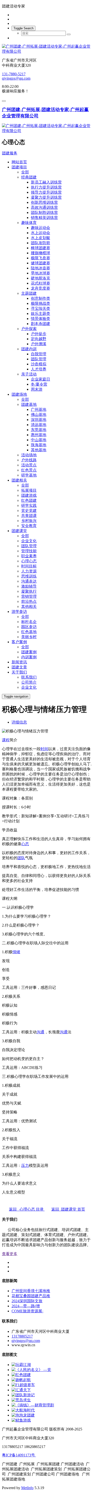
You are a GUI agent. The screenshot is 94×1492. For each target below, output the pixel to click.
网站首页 (19, 162)
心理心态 (29, 561)
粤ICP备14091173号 (19, 1455)
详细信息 (19, 722)
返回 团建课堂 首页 (68, 1209)
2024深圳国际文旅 (27, 1301)
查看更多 (9, 1254)
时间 (44, 749)
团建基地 (29, 404)
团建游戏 (29, 495)
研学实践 (29, 505)
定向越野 (38, 339)
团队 (21, 858)
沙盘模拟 (38, 364)
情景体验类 (40, 319)
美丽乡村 (29, 637)
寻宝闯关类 (40, 308)
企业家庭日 (40, 379)
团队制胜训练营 (44, 212)
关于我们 (19, 672)
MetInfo (27, 1488)
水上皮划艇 (40, 238)
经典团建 (29, 177)
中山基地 (38, 440)
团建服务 (9, 153)
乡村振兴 (29, 521)
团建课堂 (19, 531)
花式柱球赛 (40, 283)
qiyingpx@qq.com (16, 78)
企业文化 (29, 541)
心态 (25, 844)
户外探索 (29, 329)
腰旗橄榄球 (40, 253)
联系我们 (29, 677)
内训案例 (29, 657)
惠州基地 (38, 435)
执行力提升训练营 (46, 187)
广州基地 (38, 409)
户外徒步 (38, 334)
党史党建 (29, 510)
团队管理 (38, 359)
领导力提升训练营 (46, 192)
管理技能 (29, 551)
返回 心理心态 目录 (27, 1209)
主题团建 (29, 293)
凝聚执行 (29, 591)
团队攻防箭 (40, 243)
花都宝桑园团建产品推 (31, 1296)
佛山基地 (38, 415)
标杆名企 (29, 622)
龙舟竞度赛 (40, 288)
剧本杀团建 (40, 324)
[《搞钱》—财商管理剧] (33, 1405)
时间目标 (29, 566)
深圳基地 (38, 420)
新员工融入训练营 (46, 182)
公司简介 (29, 682)
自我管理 (38, 354)
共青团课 (29, 516)
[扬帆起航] (21, 1380)
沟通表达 (29, 581)
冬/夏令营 (39, 384)
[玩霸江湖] (21, 1365)
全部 (25, 172)
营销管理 (29, 596)
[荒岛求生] (21, 1400)
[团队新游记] (23, 1395)
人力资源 (29, 571)
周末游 (36, 389)
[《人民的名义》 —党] (31, 1370)
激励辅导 (29, 586)
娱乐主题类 (40, 313)
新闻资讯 (19, 662)
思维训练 (29, 576)
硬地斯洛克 (40, 278)
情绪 (16, 952)
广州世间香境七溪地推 (31, 1291)
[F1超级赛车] (23, 1385)
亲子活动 (29, 374)
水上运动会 (40, 233)
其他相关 (29, 606)
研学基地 (29, 475)
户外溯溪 (38, 344)
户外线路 (29, 460)
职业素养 (29, 556)
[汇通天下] (21, 1390)
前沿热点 (29, 601)
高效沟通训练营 (44, 207)
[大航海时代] (23, 1410)
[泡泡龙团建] (23, 1415)
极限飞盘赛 (40, 258)
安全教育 (29, 526)
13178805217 (22, 1336)
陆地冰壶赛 (40, 268)
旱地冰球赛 (40, 273)
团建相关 (19, 480)
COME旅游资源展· (27, 1311)
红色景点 (29, 470)
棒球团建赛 (40, 248)
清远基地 (38, 425)
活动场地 (29, 455)
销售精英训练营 (44, 218)
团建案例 (29, 652)
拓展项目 (29, 490)
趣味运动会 (40, 228)
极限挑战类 (40, 303)
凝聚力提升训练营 (46, 197)
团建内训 (29, 349)
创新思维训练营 (44, 202)
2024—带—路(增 (26, 1306)
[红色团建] (21, 1375)
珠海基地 (38, 445)
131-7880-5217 (14, 74)
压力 (25, 1165)
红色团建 (29, 500)
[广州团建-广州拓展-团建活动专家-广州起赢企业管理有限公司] (47, 49)
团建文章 (19, 667)
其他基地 (38, 450)
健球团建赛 (40, 263)
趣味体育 (29, 223)
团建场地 (19, 394)
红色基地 (29, 632)
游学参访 (19, 611)
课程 (6, 740)
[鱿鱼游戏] (21, 1420)
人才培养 (38, 369)
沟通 (40, 1032)
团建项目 (19, 167)
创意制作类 (40, 298)
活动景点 (29, 465)
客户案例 (19, 642)
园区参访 (29, 627)
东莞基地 (38, 430)
